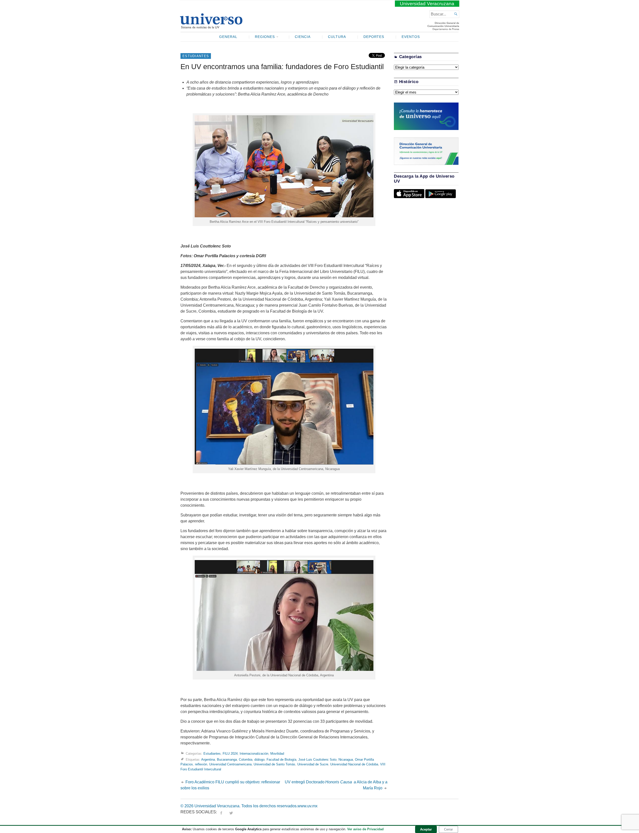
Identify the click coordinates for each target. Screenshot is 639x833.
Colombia (245, 759)
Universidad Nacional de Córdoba (354, 764)
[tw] (231, 812)
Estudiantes (195, 56)
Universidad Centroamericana (230, 764)
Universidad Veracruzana (427, 3)
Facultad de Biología (281, 759)
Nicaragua (345, 759)
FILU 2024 (230, 753)
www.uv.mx (308, 806)
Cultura (337, 37)
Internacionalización (254, 753)
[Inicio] (211, 26)
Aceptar (426, 829)
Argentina (208, 759)
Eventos (411, 37)
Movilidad (277, 753)
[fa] (221, 812)
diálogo (259, 759)
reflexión (201, 764)
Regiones (265, 37)
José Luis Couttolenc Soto (317, 759)
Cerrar (448, 829)
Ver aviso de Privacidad (365, 829)
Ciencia (303, 37)
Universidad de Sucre (312, 764)
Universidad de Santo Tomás (274, 764)
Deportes (373, 37)
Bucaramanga (227, 759)
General (228, 37)
